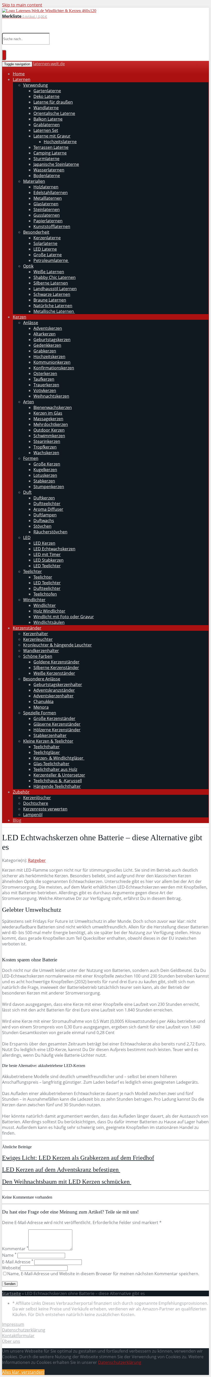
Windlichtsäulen (49, 622)
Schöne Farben (37, 656)
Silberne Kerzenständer (56, 667)
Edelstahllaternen (50, 192)
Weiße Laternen (48, 272)
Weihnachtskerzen (51, 396)
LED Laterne (45, 249)
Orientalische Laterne (54, 113)
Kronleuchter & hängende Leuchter (57, 645)
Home (19, 74)
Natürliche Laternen (52, 305)
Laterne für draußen (53, 102)
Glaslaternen (45, 204)
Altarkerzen (44, 334)
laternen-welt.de (49, 64)
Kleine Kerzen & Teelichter (48, 741)
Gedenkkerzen (47, 345)
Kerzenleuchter (38, 639)
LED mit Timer (47, 554)
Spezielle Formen (39, 713)
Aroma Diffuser (48, 509)
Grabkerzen (44, 351)
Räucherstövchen (50, 532)
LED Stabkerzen (48, 560)
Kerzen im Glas (47, 413)
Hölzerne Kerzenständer (57, 730)
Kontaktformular (18, 1335)
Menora (41, 707)
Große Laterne (47, 255)
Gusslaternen (46, 215)
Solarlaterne (45, 243)
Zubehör (21, 792)
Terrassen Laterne (50, 147)
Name (9, 1255)
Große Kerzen (46, 464)
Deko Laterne (46, 96)
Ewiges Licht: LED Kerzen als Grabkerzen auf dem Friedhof (78, 1157)
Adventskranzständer (54, 690)
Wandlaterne (46, 108)
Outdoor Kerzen (49, 430)
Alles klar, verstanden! (23, 1372)
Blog (17, 820)
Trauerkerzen (46, 385)
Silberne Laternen (50, 283)
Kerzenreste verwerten (45, 809)
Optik (28, 266)
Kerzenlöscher (37, 797)
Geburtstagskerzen (52, 339)
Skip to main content (22, 5)
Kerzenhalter (35, 633)
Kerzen (19, 317)
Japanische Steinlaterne (56, 164)
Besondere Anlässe (41, 679)
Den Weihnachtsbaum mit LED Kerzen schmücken (66, 1181)
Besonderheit (36, 232)
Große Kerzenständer (54, 718)
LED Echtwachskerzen (54, 549)
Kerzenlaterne (47, 238)
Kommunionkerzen (52, 362)
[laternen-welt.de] (49, 10)
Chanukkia (43, 701)
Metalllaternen (47, 198)
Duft (27, 492)
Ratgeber (37, 860)
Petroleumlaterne (51, 260)
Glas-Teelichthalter (51, 764)
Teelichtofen (45, 594)
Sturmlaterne (46, 158)
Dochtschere (35, 803)
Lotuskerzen (45, 475)
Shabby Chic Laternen (54, 277)
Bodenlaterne (46, 175)
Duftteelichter (46, 503)
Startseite (11, 1293)
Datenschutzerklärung (23, 1330)
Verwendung (35, 85)
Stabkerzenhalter (50, 735)
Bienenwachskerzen (52, 407)
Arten (28, 402)
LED (27, 537)
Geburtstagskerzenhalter (57, 684)
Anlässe (30, 322)
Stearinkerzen (46, 441)
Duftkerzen (44, 498)
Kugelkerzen (45, 469)
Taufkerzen (43, 379)
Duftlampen (45, 515)
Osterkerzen (45, 373)
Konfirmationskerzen (53, 368)
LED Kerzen (44, 543)
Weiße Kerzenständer (54, 673)
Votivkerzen (44, 390)
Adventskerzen (47, 328)
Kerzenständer (27, 628)
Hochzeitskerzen (49, 356)
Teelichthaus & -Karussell (57, 780)
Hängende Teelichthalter (57, 786)
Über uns (11, 1341)
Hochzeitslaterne (60, 141)
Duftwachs (43, 520)
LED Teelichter (47, 566)
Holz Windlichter (49, 611)
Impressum (13, 1324)
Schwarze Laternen (51, 294)
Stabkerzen (44, 481)
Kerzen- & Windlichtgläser (58, 758)
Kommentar (15, 1249)
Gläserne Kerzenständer (57, 724)
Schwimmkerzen (49, 436)
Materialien (34, 181)
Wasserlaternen (48, 170)
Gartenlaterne (47, 91)
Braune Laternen (49, 300)
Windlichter (34, 600)
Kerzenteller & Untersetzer (59, 775)
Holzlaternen (45, 187)
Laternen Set (45, 130)
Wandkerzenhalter (41, 650)
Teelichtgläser (46, 752)
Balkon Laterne (48, 119)
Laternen (21, 79)
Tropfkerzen (45, 447)
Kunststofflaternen (51, 226)
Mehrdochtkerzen (50, 424)
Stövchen (42, 526)
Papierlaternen (48, 221)
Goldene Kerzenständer (56, 662)
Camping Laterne (50, 153)
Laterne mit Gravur (52, 136)
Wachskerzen (46, 452)
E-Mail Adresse (17, 1262)
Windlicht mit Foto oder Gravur (63, 616)
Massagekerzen (48, 419)
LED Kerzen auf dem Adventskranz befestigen (61, 1169)
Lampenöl (32, 814)
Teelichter (32, 571)
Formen (30, 458)
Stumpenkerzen (48, 486)
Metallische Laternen (54, 311)
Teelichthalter (46, 747)
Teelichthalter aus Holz (55, 769)
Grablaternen (46, 124)
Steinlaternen (46, 209)
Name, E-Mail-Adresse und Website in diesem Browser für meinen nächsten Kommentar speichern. (103, 1273)
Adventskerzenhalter (53, 696)
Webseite (11, 1268)
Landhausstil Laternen (55, 288)
